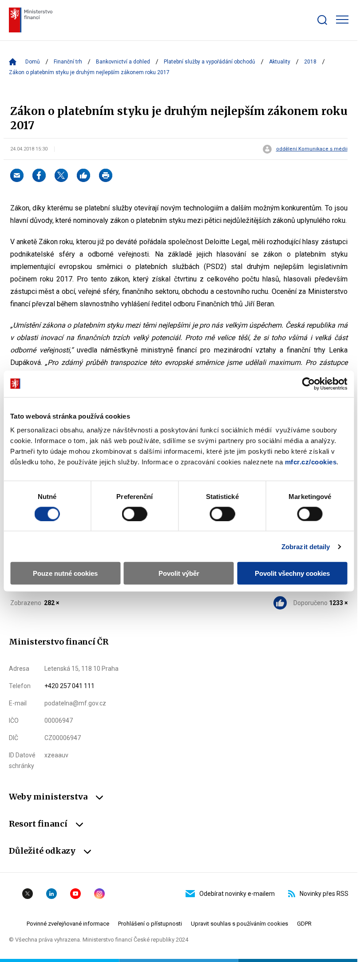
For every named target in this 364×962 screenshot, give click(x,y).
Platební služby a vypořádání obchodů (209, 62)
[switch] (134, 514)
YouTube (75, 893)
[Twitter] (61, 175)
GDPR (304, 923)
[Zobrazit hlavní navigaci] (342, 19)
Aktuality (279, 62)
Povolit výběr (178, 573)
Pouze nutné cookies (65, 573)
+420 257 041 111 (69, 685)
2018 (310, 62)
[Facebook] (39, 175)
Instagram (99, 893)
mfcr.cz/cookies (311, 462)
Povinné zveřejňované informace (68, 923)
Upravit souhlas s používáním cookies (239, 923)
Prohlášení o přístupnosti (150, 923)
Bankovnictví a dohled (123, 62)
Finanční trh (68, 62)
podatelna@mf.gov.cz (75, 703)
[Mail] (17, 175)
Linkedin (51, 893)
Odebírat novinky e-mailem (237, 893)
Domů (32, 62)
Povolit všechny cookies (292, 573)
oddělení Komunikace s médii (312, 149)
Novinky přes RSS (324, 893)
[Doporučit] (83, 175)
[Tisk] (105, 175)
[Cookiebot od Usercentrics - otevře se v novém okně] (308, 383)
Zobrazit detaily (305, 546)
